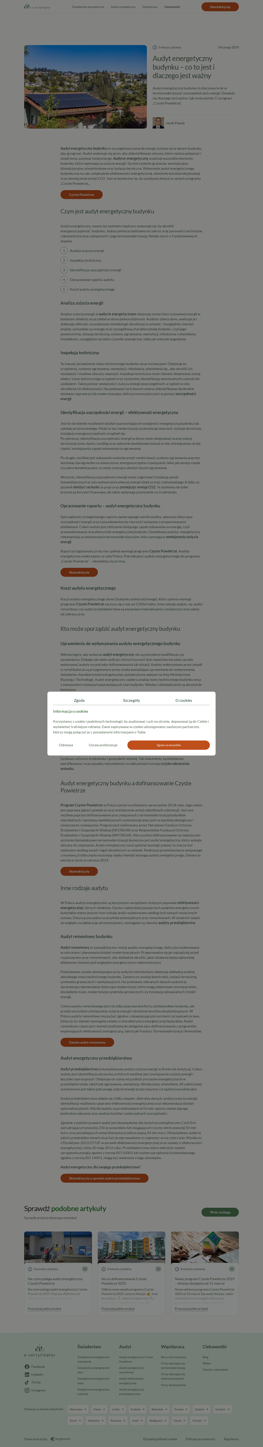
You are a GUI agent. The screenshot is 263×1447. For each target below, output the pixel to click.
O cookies (184, 700)
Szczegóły (131, 700)
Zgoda (79, 700)
